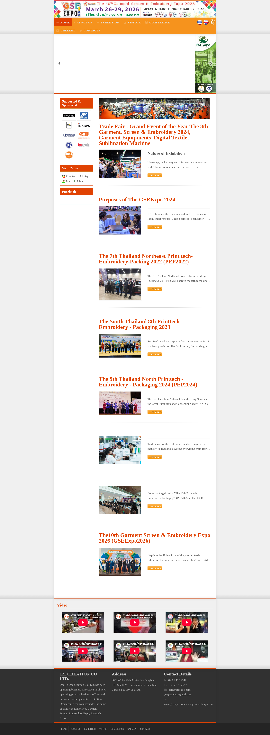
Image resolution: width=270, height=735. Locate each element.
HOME (65, 22)
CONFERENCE (117, 729)
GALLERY (68, 30)
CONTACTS (92, 30)
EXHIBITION (90, 729)
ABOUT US (84, 22)
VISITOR (103, 729)
